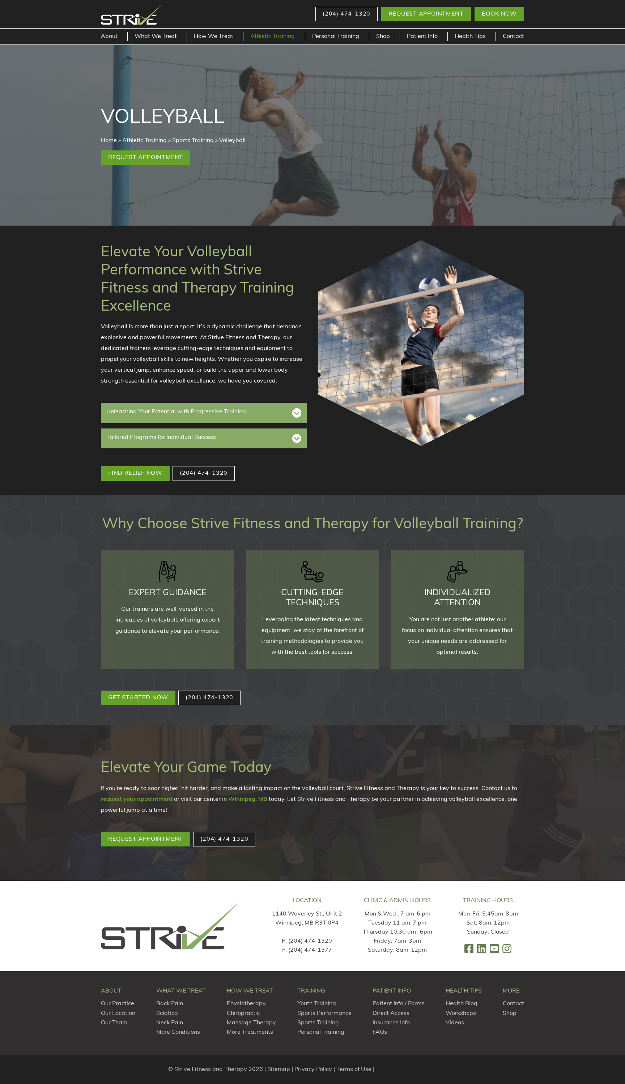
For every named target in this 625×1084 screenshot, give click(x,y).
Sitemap (278, 1069)
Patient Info (422, 36)
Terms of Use (353, 1069)
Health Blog (461, 1004)
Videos (455, 1023)
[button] (346, 14)
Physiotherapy (246, 1004)
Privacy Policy (313, 1069)
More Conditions (178, 1032)
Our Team (114, 1023)
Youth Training (316, 1004)
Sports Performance (324, 1013)
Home (109, 141)
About (109, 36)
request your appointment (137, 799)
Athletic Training (272, 36)
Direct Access (391, 1013)
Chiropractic (243, 1013)
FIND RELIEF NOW (135, 473)
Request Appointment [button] (425, 14)
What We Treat (156, 36)
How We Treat (213, 36)
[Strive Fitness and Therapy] (170, 925)
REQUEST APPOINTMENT (145, 839)
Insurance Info (391, 1023)
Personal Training (335, 36)
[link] (468, 948)
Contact (513, 36)
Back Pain (169, 1004)
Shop (383, 36)
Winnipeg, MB (247, 799)
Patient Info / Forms (399, 1004)
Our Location (118, 1013)
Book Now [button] (499, 14)
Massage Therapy (251, 1023)
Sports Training (193, 141)
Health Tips (470, 36)
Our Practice (117, 1004)
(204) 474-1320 (310, 941)
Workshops (461, 1013)
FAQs (380, 1032)
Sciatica (167, 1013)
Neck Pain (169, 1023)
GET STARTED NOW (138, 698)
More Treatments (250, 1032)
